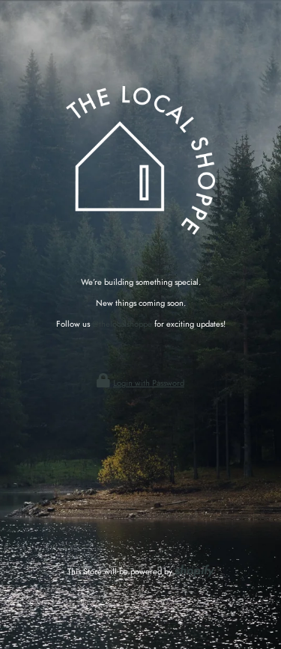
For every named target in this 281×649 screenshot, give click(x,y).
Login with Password (148, 383)
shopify (194, 570)
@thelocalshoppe (122, 324)
